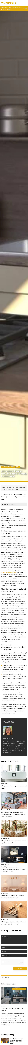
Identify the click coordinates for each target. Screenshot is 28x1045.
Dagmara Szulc (7, 494)
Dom (17, 466)
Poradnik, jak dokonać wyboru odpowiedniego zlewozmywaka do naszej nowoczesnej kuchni (13, 869)
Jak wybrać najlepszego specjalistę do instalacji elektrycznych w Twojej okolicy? (16, 1041)
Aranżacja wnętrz (8, 466)
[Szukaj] (3, 977)
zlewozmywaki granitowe (8, 572)
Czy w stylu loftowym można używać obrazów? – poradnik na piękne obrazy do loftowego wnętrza (13, 814)
